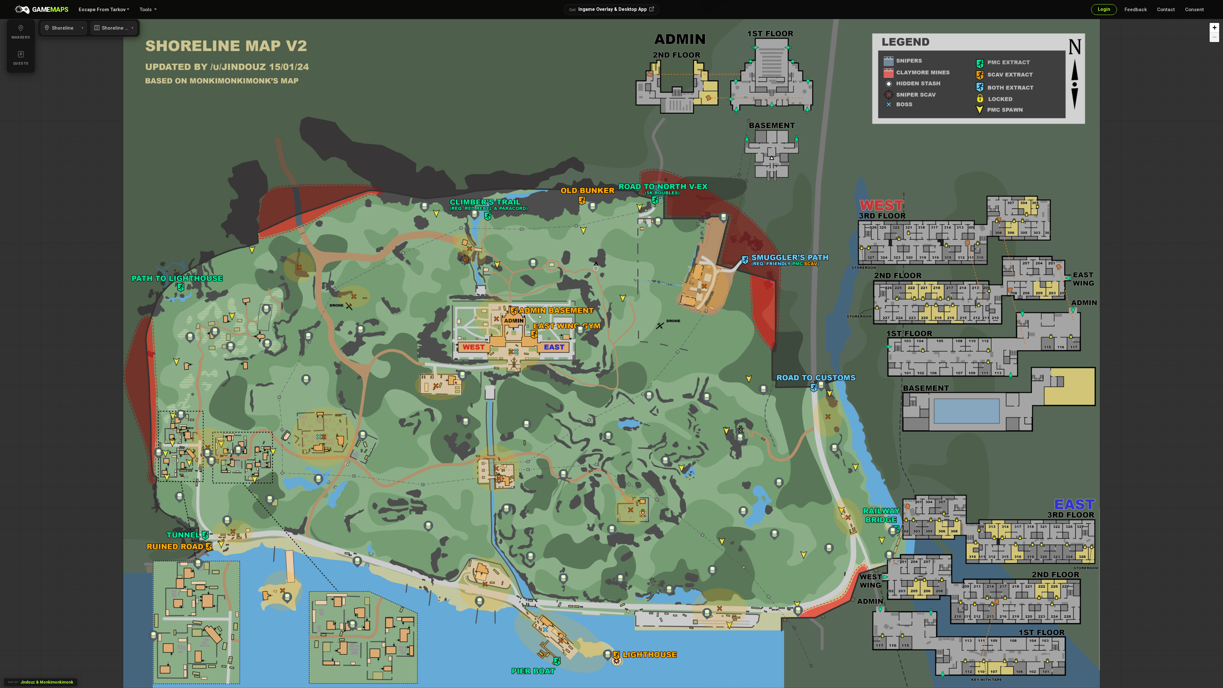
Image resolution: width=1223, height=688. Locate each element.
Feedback (1136, 9)
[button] (104, 9)
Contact (1166, 9)
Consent (1194, 9)
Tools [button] (146, 9)
